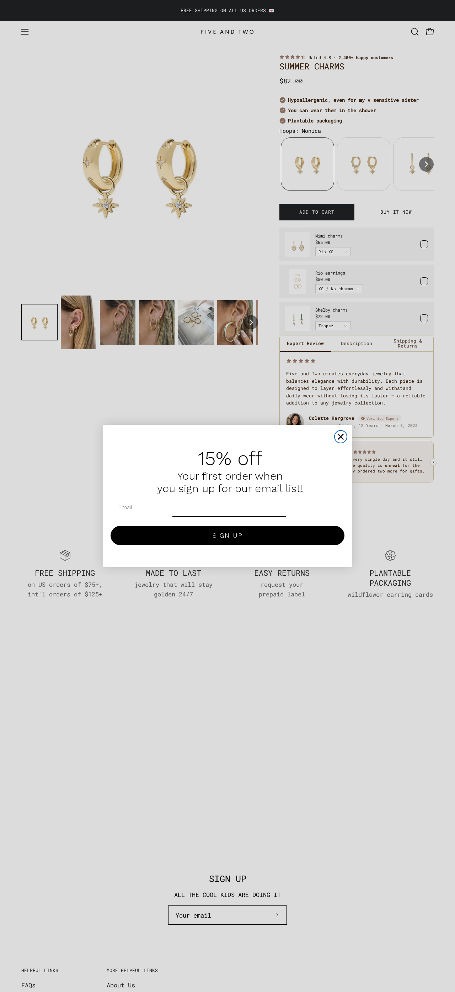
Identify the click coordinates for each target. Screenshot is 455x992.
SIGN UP (228, 535)
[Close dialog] (340, 436)
